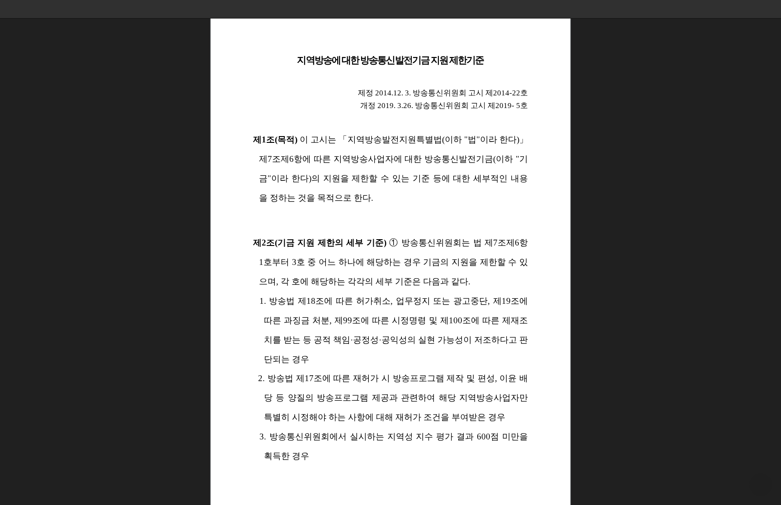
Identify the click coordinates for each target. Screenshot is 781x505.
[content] (390, 252)
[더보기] (772, 9)
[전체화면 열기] (754, 9)
